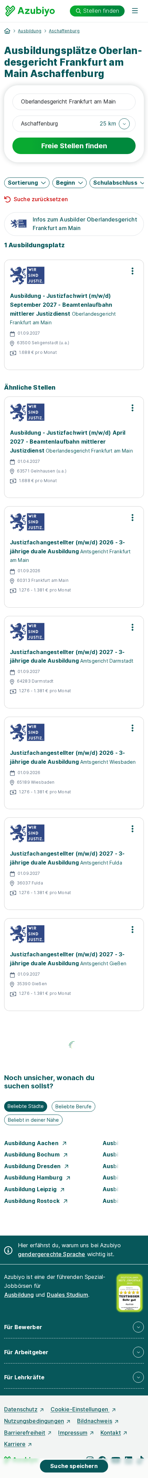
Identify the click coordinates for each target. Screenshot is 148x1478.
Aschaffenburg (64, 30)
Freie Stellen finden (74, 146)
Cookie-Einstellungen (80, 1409)
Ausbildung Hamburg (34, 1177)
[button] (114, 124)
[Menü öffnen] (134, 11)
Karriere (14, 1444)
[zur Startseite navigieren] (7, 31)
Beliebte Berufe (73, 1106)
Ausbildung (29, 30)
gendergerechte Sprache (51, 1254)
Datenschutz (21, 1409)
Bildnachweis (94, 1420)
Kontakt (111, 1432)
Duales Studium (67, 1294)
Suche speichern (73, 1466)
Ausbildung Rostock (32, 1200)
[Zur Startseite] (30, 11)
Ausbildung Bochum (32, 1154)
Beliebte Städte (26, 1106)
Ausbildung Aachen (32, 1143)
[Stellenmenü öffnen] (132, 271)
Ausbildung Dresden (33, 1166)
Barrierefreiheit (24, 1432)
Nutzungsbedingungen (34, 1420)
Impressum (72, 1432)
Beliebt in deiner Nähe (33, 1120)
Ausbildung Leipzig (31, 1189)
